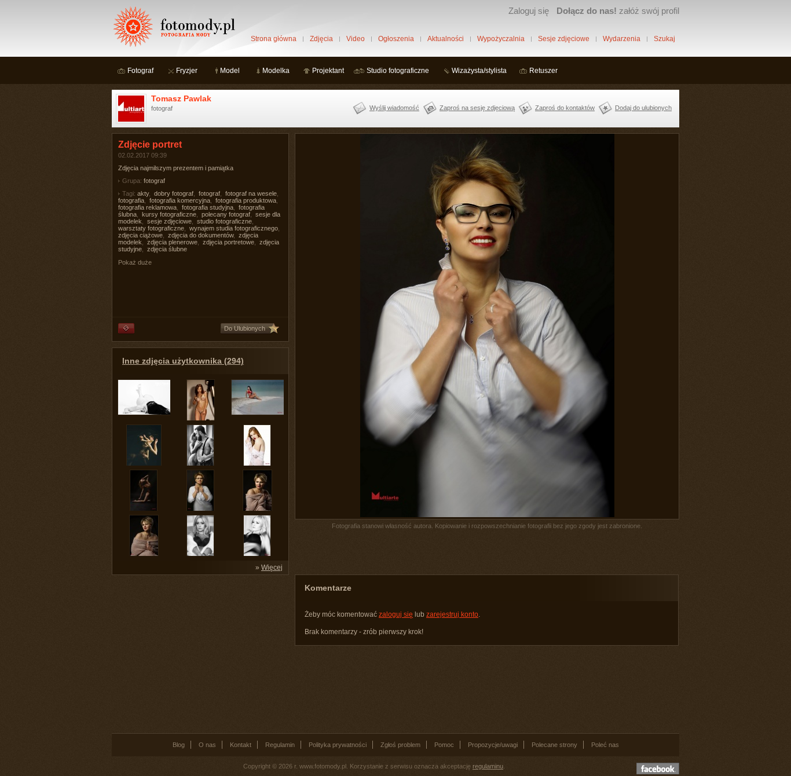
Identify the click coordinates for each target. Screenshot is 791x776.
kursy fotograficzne (169, 214)
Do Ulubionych (244, 328)
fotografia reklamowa (147, 207)
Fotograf (140, 71)
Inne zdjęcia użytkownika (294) (183, 360)
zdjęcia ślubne (167, 249)
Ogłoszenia (396, 39)
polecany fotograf (226, 214)
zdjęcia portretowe (228, 242)
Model (230, 71)
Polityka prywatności (338, 744)
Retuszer (543, 71)
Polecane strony (554, 744)
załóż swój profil (617, 11)
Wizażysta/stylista (479, 71)
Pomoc (444, 744)
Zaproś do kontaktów (565, 107)
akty (143, 193)
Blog (179, 744)
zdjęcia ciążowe (140, 235)
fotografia (131, 200)
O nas (207, 744)
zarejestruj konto (452, 614)
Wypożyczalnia (501, 39)
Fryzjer (186, 71)
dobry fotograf (173, 193)
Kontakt (240, 744)
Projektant (328, 71)
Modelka (276, 71)
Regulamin (280, 744)
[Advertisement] (198, 653)
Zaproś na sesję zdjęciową (477, 107)
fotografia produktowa (245, 200)
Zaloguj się (528, 11)
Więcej (272, 567)
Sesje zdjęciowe (563, 39)
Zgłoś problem (400, 744)
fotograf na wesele (251, 193)
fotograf (154, 180)
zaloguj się (396, 614)
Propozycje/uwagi (493, 744)
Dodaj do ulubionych (643, 107)
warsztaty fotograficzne (151, 228)
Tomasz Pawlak (181, 98)
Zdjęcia (321, 39)
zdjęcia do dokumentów (200, 235)
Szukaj (664, 39)
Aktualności (445, 39)
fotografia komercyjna (179, 200)
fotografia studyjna (207, 207)
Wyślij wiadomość (394, 107)
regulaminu (488, 766)
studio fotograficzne (224, 221)
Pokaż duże (135, 262)
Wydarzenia (621, 39)
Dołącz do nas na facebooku (657, 768)
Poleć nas (605, 744)
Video (355, 39)
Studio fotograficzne (398, 71)
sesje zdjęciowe (169, 221)
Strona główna (273, 39)
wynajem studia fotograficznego (233, 228)
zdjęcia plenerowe (172, 242)
